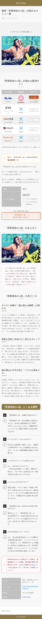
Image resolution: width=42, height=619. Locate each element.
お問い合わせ (26, 597)
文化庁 (21, 565)
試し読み (34, 97)
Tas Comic (21, 3)
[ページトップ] (38, 615)
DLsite (30, 157)
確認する (34, 110)
